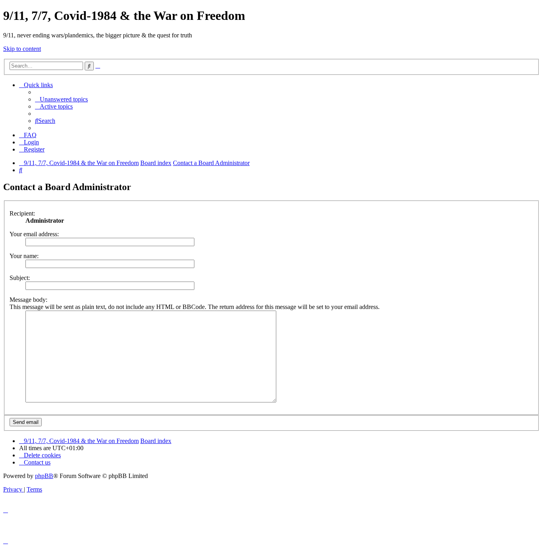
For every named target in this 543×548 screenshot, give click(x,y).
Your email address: (34, 234)
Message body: (28, 299)
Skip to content (22, 48)
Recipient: (22, 213)
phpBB (44, 475)
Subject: (20, 277)
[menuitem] (61, 99)
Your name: (24, 256)
